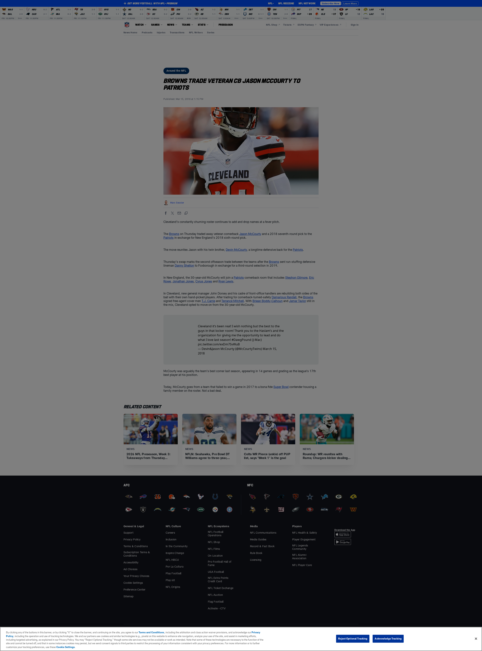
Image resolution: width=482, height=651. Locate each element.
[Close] (476, 639)
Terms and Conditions (151, 632)
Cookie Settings (65, 647)
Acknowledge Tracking (388, 638)
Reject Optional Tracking (352, 638)
